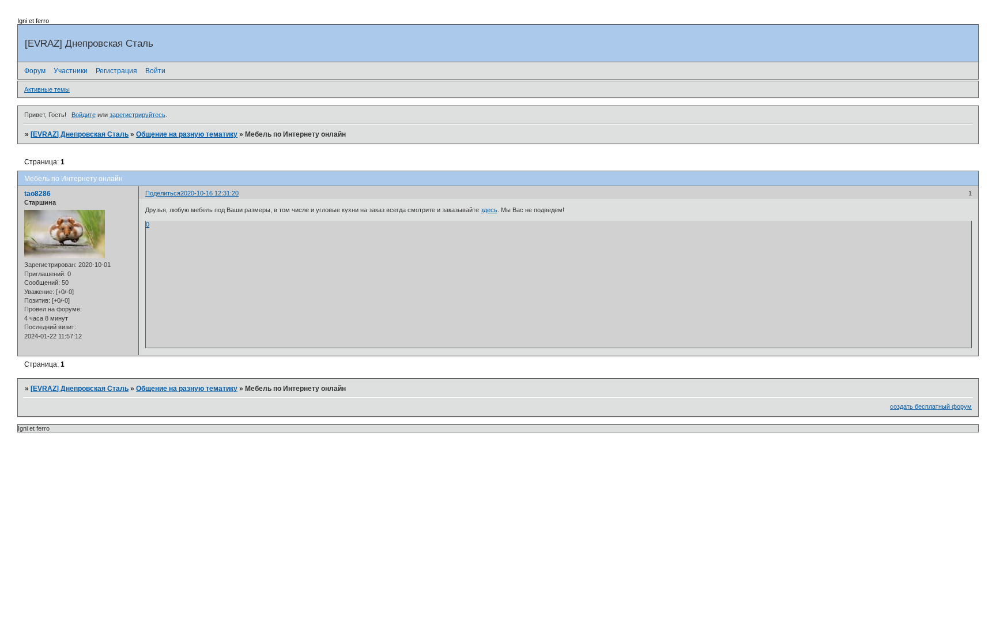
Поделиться (162, 193)
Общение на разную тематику (186, 134)
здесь (489, 209)
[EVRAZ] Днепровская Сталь (80, 134)
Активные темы (47, 89)
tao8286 (37, 194)
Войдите (83, 114)
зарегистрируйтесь (137, 114)
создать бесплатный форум (931, 406)
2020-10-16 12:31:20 (209, 193)
